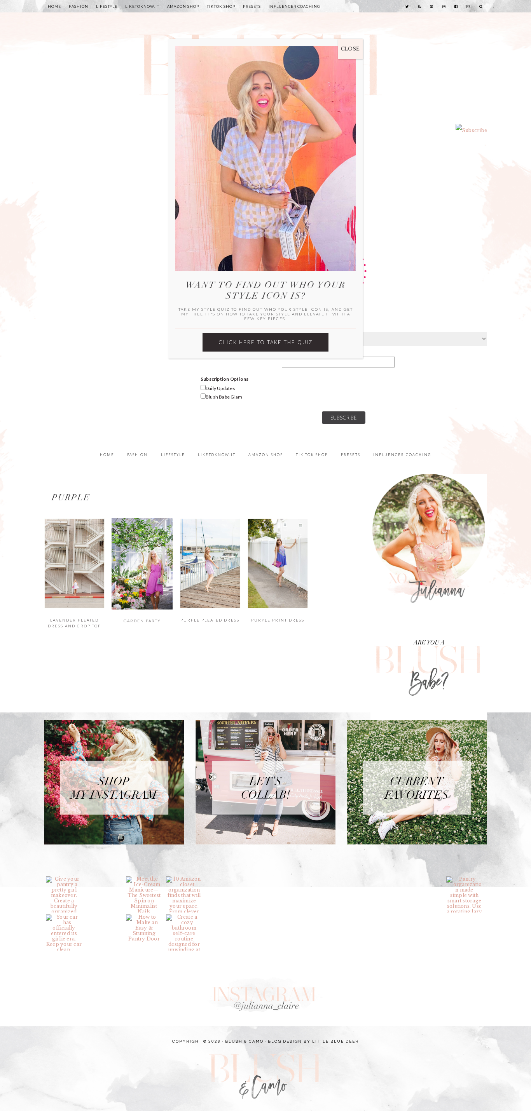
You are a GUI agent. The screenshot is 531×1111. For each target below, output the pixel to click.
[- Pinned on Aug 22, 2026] (104, 917)
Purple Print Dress (277, 620)
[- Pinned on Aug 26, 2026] (224, 879)
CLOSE (350, 49)
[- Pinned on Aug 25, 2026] (304, 879)
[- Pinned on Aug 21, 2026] (224, 917)
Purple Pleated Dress (209, 620)
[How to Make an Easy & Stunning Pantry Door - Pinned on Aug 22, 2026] (144, 928)
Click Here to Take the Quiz (265, 342)
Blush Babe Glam (224, 397)
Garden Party (142, 620)
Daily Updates (220, 388)
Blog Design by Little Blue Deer (313, 1041)
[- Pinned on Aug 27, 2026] (104, 879)
